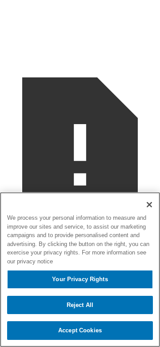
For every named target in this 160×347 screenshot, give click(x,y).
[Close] (149, 204)
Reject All (80, 305)
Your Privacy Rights (80, 279)
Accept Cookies (80, 330)
